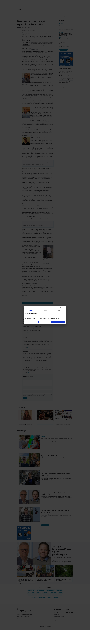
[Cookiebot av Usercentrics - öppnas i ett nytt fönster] (61, 307)
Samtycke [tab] (31, 310)
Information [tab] (45, 310)
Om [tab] (59, 310)
